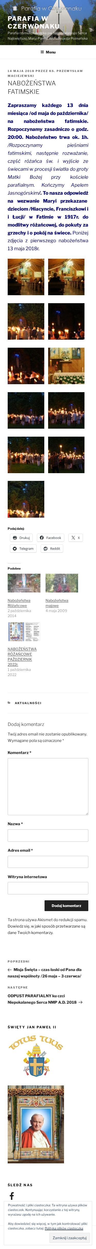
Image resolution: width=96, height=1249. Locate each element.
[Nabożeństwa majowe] (62, 583)
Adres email (20, 850)
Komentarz (19, 752)
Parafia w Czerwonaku (34, 22)
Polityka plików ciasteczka (64, 1228)
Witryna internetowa (27, 877)
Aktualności (28, 703)
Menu (51, 52)
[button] (28, 278)
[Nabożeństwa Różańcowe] (24, 583)
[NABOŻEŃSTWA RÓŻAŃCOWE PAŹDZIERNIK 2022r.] (24, 631)
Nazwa (15, 824)
